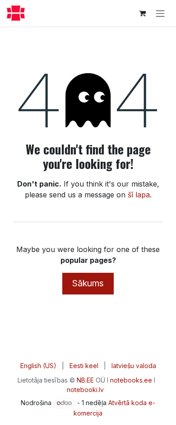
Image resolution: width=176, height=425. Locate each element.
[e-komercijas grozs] (142, 13)
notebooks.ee (131, 380)
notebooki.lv (85, 389)
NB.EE (85, 380)
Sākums (88, 283)
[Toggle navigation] (160, 13)
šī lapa (139, 194)
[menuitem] (38, 366)
